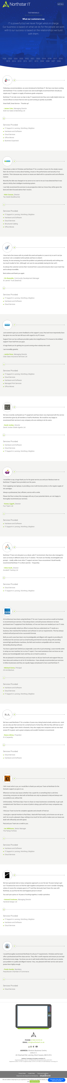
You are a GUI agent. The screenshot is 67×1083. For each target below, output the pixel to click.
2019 (44, 58)
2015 (8, 61)
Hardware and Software (13, 131)
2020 (38, 58)
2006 (59, 61)
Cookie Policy (31, 1073)
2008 (47, 61)
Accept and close (34, 1081)
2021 (32, 58)
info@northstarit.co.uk (36, 1042)
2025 (10, 58)
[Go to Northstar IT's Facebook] (29, 1046)
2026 (4, 58)
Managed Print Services (13, 383)
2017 (55, 58)
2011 (31, 61)
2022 (27, 58)
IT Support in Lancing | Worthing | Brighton (19, 128)
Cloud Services (10, 134)
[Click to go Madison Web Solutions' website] (45, 1075)
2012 (25, 61)
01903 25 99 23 (36, 1040)
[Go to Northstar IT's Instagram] (33, 1046)
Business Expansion (12, 140)
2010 (36, 61)
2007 (53, 61)
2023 (21, 58)
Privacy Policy (22, 1073)
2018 (49, 58)
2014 (14, 61)
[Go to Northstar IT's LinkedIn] (31, 1046)
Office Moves (9, 137)
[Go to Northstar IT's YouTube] (36, 1046)
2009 (42, 61)
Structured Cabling (11, 224)
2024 (15, 58)
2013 (19, 61)
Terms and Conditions (42, 1073)
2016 (61, 58)
